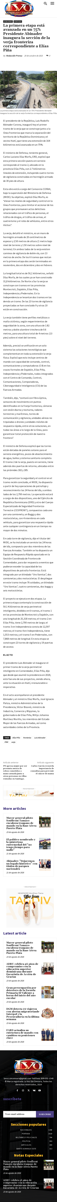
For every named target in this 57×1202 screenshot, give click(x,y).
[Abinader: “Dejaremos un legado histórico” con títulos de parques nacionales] (45, 865)
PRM (6, 742)
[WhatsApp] (38, 63)
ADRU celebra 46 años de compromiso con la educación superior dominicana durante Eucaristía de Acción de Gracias (22, 971)
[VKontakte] (34, 1090)
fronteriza (27, 737)
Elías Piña (16, 737)
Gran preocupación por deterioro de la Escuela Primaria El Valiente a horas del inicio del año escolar (21, 993)
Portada (17, 22)
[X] (23, 63)
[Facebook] (16, 63)
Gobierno (8, 22)
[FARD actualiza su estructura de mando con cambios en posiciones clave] (47, 1035)
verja (13, 742)
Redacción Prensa (14, 55)
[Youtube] (40, 1090)
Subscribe (45, 1114)
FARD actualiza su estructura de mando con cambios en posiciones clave (22, 1034)
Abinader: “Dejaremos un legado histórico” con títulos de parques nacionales (21, 865)
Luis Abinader (39, 737)
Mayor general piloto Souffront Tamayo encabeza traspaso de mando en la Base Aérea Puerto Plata (21, 823)
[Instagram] (23, 1090)
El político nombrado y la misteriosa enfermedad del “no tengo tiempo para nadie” (20, 844)
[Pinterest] (31, 63)
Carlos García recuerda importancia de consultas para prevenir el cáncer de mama (42, 770)
